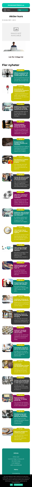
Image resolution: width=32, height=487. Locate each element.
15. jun (20, 157)
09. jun (20, 174)
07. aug (20, 104)
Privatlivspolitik (18, 484)
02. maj (20, 209)
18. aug (20, 86)
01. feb (20, 245)
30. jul (20, 121)
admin (14, 20)
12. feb (20, 227)
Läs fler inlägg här (16, 57)
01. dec (20, 262)
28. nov (21, 296)
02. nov (21, 377)
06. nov (20, 345)
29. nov (21, 280)
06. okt (20, 411)
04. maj (20, 192)
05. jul (20, 139)
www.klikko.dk (17, 465)
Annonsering (16, 473)
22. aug (20, 70)
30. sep (20, 428)
